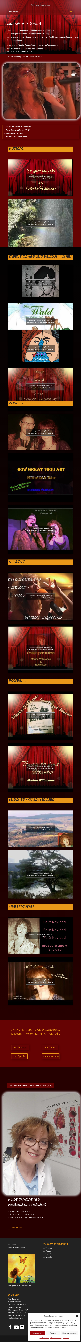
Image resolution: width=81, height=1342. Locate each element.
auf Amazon (20, 1047)
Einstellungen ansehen (69, 1333)
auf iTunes (50, 1047)
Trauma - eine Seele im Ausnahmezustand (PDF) (30, 1085)
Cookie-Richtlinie (44, 1338)
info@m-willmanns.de (15, 1318)
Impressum (66, 1338)
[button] (77, 1316)
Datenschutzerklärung (56, 1338)
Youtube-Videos (51, 1056)
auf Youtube (47, 1257)
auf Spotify (19, 1056)
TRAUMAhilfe (16, 1227)
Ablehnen (53, 1333)
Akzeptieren (37, 1333)
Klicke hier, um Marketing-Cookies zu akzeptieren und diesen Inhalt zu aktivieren (40, 178)
